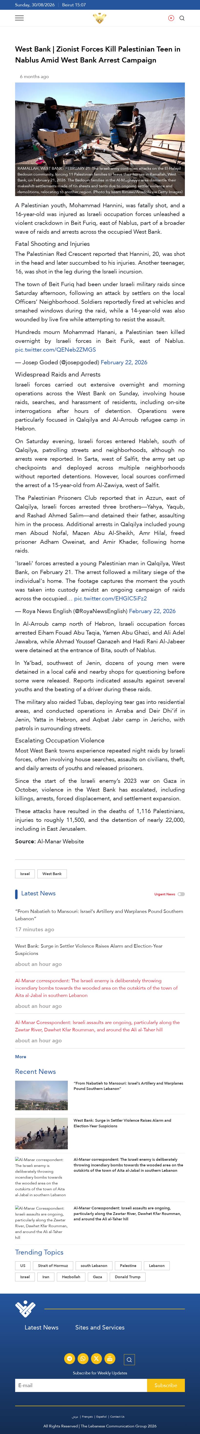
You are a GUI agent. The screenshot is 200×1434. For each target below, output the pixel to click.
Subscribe (166, 1385)
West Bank (52, 873)
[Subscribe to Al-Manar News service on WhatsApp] (82, 1359)
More (20, 1057)
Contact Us (117, 1416)
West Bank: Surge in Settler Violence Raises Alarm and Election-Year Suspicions (88, 949)
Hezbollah (71, 1276)
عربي (75, 1416)
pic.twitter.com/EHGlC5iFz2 (110, 598)
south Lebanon (94, 1265)
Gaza (97, 1276)
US (22, 1265)
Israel (25, 873)
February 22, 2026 (124, 362)
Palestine (128, 1265)
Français (87, 1416)
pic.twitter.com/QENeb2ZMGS (55, 349)
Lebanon (157, 1265)
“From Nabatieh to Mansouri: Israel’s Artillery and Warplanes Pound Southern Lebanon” (99, 915)
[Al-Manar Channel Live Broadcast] (109, 1359)
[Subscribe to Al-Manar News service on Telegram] (69, 1359)
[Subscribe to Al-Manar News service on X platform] (96, 1359)
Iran (45, 1276)
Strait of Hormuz (53, 1265)
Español (101, 1416)
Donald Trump (127, 1276)
